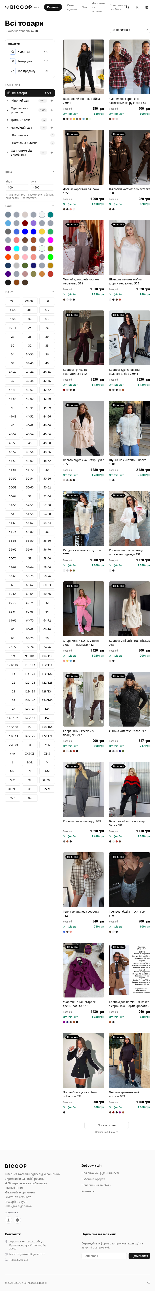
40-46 (47, 372)
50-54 (30, 478)
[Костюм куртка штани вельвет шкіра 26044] (129, 337)
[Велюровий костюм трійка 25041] (83, 67)
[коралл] (16, 240)
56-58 (12, 540)
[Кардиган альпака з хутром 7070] (83, 518)
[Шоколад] (25, 282)
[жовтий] (42, 231)
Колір (9, 206)
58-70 (30, 576)
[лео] (42, 240)
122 (12, 682)
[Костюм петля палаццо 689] (83, 789)
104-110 (47, 656)
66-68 (30, 629)
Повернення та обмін (118, 7)
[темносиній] (33, 265)
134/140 (47, 700)
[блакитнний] (16, 223)
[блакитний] (8, 223)
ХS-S (47, 753)
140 (12, 709)
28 (29, 336)
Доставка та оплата (98, 7)
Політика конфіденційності (100, 1173)
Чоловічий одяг (21, 127)
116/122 (47, 674)
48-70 (30, 470)
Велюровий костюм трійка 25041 (81, 101)
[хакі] (33, 274)
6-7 (47, 310)
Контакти (88, 1191)
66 (12, 629)
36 (47, 354)
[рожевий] (33, 257)
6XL (29, 319)
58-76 (47, 576)
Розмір (10, 292)
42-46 (47, 381)
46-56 (47, 434)
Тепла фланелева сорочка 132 (81, 913)
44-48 (12, 416)
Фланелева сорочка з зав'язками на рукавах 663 (127, 101)
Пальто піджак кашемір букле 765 (83, 462)
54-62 (30, 523)
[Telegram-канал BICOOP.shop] (17, 1220)
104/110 (12, 665)
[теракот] (42, 265)
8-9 (47, 319)
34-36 (30, 354)
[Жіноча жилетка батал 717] (129, 699)
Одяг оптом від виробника (21, 152)
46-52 (12, 434)
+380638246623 (18, 1260)
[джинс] (16, 231)
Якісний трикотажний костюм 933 (124, 1094)
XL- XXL (47, 780)
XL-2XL (12, 789)
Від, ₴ (9, 181)
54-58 (47, 514)
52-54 (47, 496)
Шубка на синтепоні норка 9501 (127, 462)
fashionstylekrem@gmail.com (27, 1254)
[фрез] (25, 274)
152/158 (12, 727)
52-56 (12, 505)
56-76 (12, 558)
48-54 (30, 452)
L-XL (29, 762)
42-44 (30, 381)
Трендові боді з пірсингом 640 (127, 913)
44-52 (30, 416)
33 (47, 345)
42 (12, 381)
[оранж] (8, 257)
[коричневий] (25, 240)
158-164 (47, 727)
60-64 (12, 594)
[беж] (25, 214)
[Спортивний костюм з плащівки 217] (83, 699)
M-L (12, 771)
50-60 (30, 487)
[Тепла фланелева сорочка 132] (83, 879)
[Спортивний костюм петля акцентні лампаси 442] (83, 608)
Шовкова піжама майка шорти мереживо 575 (125, 281)
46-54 (30, 434)
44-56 (47, 416)
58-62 (12, 567)
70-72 (12, 647)
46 (12, 425)
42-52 (47, 390)
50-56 (47, 478)
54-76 (12, 532)
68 (12, 638)
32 (29, 345)
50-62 (47, 487)
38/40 (30, 363)
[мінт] (16, 248)
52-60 (47, 505)
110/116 (47, 665)
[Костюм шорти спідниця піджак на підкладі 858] (129, 518)
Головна (33, 7)
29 (47, 336)
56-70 (47, 549)
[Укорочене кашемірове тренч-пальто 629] (83, 970)
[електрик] (33, 231)
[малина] (50, 240)
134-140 (29, 700)
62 (47, 603)
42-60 (30, 399)
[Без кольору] (33, 214)
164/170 (29, 736)
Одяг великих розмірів (20, 110)
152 (47, 718)
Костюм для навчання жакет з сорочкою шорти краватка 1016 (129, 1004)
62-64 (12, 611)
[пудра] (25, 257)
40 (47, 363)
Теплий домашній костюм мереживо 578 (81, 281)
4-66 (13, 310)
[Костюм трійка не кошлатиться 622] (83, 337)
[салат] (50, 257)
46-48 (30, 425)
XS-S (13, 798)
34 (12, 354)
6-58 (13, 319)
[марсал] (8, 248)
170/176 (12, 744)
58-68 (12, 576)
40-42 (12, 372)
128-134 (29, 691)
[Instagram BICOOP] (8, 1220)
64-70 (30, 620)
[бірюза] (50, 214)
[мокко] (33, 248)
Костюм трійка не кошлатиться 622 (75, 372)
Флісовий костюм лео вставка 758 (129, 191)
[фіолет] (8, 274)
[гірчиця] (50, 223)
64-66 (12, 620)
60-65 (30, 594)
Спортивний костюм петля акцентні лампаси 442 (81, 643)
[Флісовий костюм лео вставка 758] (129, 157)
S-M (12, 780)
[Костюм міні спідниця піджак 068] (129, 608)
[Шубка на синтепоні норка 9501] (129, 428)
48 (29, 443)
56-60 (47, 540)
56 (47, 532)
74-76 (47, 647)
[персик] (16, 257)
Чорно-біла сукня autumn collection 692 (80, 1094)
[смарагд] (25, 265)
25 (29, 328)
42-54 (12, 399)
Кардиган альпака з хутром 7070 (82, 552)
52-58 (30, 505)
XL (29, 780)
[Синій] (8, 265)
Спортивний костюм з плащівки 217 (78, 733)
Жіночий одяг (20, 100)
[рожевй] (42, 257)
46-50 (47, 425)
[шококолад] (16, 282)
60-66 (47, 594)
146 (47, 709)
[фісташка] (16, 274)
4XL (29, 310)
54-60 (12, 523)
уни (12, 753)
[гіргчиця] (42, 223)
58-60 (47, 558)
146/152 (29, 718)
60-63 (47, 585)
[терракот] (50, 265)
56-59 (30, 540)
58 (29, 558)
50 (47, 470)
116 (12, 674)
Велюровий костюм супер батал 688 (127, 823)
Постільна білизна (25, 143)
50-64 (12, 496)
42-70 (47, 399)
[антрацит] (8, 214)
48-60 (30, 461)
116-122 (29, 674)
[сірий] (16, 265)
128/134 (47, 691)
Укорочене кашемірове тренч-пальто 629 (79, 1004)
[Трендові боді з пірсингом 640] (129, 879)
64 (47, 611)
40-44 (30, 372)
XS (29, 789)
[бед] (16, 214)
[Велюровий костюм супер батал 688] (129, 789)
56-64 (30, 549)
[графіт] (8, 231)
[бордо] (25, 223)
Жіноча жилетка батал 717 (127, 731)
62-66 (30, 611)
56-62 (12, 549)
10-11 (12, 328)
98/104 (29, 656)
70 (47, 638)
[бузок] (33, 223)
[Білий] (42, 214)
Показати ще (107, 1125)
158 (29, 727)
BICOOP (21, 7)
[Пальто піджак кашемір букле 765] (83, 428)
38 (12, 363)
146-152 (12, 718)
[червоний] (50, 274)
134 (12, 700)
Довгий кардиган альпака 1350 (81, 191)
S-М (47, 771)
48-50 (47, 443)
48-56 (47, 452)
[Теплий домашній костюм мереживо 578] (83, 247)
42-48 (12, 390)
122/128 (47, 682)
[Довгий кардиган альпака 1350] (83, 157)
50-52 (12, 478)
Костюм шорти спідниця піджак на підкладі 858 (126, 552)
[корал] (8, 240)
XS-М (47, 789)
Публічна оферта (93, 1179)
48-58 (12, 461)
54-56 (30, 514)
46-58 (12, 443)
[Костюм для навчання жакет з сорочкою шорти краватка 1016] (129, 970)
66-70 (47, 629)
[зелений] (50, 231)
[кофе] (33, 240)
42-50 (30, 390)
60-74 (30, 603)
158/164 (12, 736)
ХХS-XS (29, 753)
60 (12, 585)
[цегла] (42, 274)
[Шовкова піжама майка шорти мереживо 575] (129, 247)
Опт (84, 7)
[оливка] (50, 248)
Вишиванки (20, 135)
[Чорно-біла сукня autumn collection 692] (83, 1060)
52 (29, 496)
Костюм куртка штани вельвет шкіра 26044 (124, 372)
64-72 (47, 620)
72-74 (30, 647)
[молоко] (42, 248)
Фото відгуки (72, 7)
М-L (47, 744)
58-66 (47, 567)
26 (47, 328)
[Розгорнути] (7, 100)
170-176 (47, 736)
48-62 (47, 461)
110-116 (29, 665)
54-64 (47, 523)
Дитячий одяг (20, 120)
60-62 (30, 585)
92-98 (12, 656)
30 (12, 345)
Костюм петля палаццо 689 (82, 821)
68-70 (30, 638)
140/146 (29, 709)
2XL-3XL (30, 301)
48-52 (12, 452)
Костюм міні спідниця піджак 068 (129, 643)
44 (12, 407)
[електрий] (25, 231)
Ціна (8, 172)
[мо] (25, 248)
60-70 (12, 603)
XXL (29, 798)
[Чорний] (8, 282)
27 (12, 336)
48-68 (12, 470)
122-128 (29, 682)
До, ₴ (33, 181)
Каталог (53, 7)
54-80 (30, 532)
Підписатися (139, 1256)
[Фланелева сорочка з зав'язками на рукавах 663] (129, 67)
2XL (12, 301)
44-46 (47, 407)
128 (12, 691)
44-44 (30, 407)
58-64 (30, 567)
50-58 (12, 487)
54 (12, 514)
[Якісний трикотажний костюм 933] (129, 1060)
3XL (47, 301)
